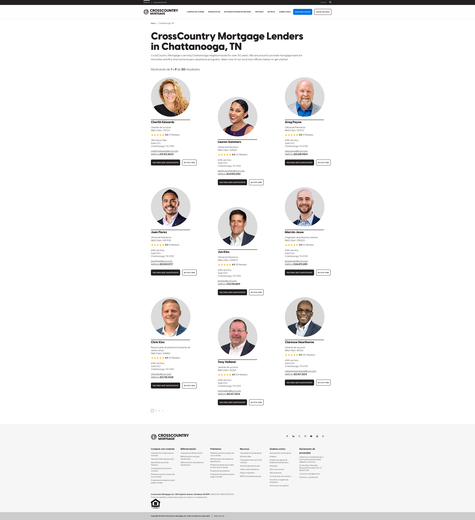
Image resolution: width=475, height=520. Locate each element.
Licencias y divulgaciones (309, 474)
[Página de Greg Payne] (304, 97)
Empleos (273, 457)
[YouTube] (311, 436)
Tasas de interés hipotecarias (162, 459)
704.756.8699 (233, 284)
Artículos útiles (245, 457)
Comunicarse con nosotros (280, 476)
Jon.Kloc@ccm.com (227, 281)
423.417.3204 (233, 394)
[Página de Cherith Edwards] (170, 97)
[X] (299, 436)
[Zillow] (317, 436)
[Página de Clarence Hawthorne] (304, 317)
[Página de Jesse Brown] (304, 207)
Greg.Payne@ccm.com (296, 151)
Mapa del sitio (219, 516)
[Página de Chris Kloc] (170, 317)
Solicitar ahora (302, 12)
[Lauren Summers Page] (237, 116)
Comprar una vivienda (195, 12)
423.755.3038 (166, 377)
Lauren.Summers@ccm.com (231, 171)
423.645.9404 (301, 154)
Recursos (271, 12)
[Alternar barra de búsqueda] (330, 2)
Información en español (279, 486)
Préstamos (259, 12)
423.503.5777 (166, 264)
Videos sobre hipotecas (249, 469)
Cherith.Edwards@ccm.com (164, 151)
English (323, 2)
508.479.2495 (300, 264)
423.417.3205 (300, 374)
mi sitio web (189, 162)
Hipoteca (146, 2)
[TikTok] (323, 436)
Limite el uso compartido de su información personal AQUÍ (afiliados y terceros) (311, 459)
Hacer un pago (323, 12)
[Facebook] (287, 436)
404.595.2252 (233, 174)
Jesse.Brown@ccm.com (296, 261)
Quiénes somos (285, 12)
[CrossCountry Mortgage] (160, 12)
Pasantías (273, 466)
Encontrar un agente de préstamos (237, 12)
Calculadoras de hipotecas (251, 453)
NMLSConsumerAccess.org (250, 476)
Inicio (153, 23)
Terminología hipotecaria (250, 466)
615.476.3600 (167, 154)
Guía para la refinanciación (191, 453)
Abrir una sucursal (277, 469)
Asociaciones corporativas (280, 453)
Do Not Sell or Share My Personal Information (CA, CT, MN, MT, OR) (310, 467)
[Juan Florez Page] (170, 207)
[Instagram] (305, 436)
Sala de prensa (276, 473)
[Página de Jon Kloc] (237, 226)
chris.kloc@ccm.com (161, 374)
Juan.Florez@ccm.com (161, 261)
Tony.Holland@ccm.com (229, 391)
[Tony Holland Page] (237, 337)
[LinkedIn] (293, 436)
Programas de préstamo (220, 471)
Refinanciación (214, 12)
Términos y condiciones (308, 477)
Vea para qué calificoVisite (165, 162)
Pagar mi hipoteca (247, 473)
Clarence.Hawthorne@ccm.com (300, 371)
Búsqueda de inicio (160, 2)
